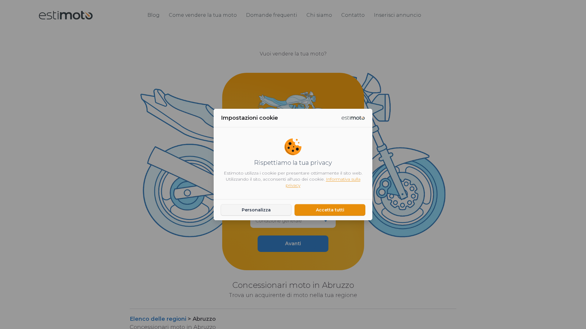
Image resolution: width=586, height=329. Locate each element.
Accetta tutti (330, 210)
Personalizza (256, 210)
